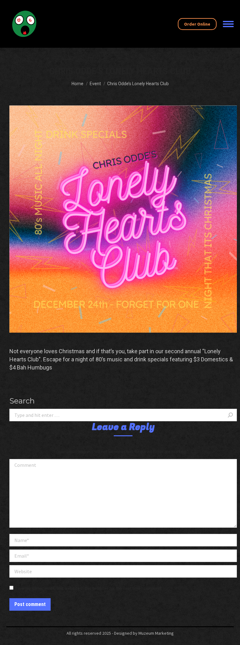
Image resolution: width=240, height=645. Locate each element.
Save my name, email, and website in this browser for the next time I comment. (88, 588)
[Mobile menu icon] (228, 24)
